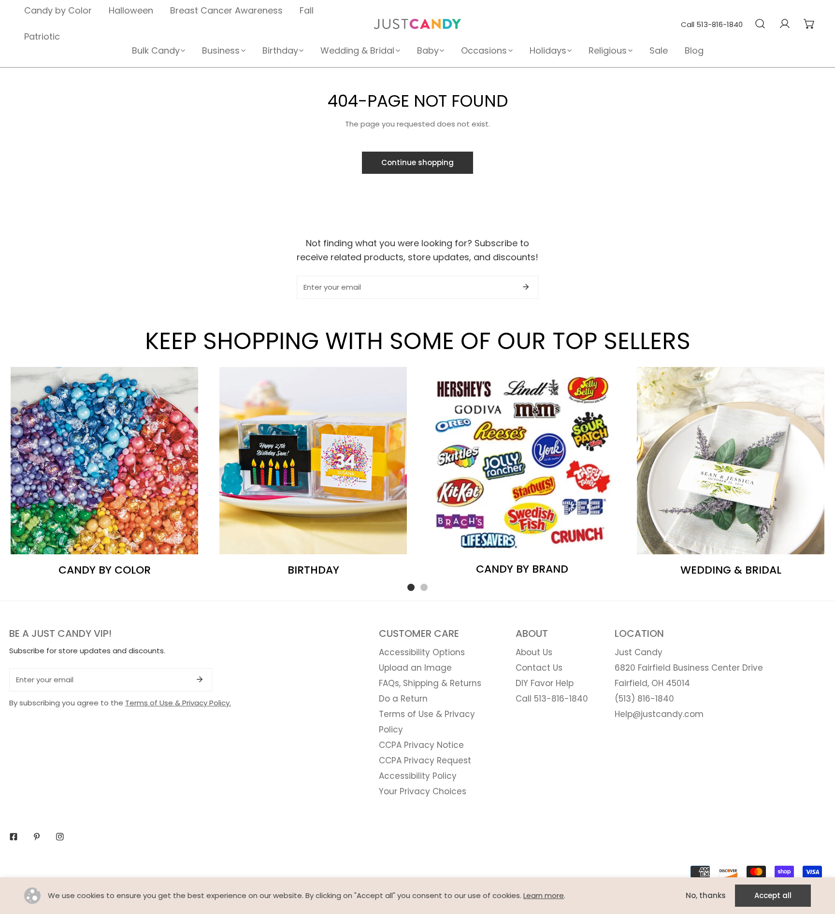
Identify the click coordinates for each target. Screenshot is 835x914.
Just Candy (638, 652)
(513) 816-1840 (644, 698)
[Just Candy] (417, 24)
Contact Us (539, 668)
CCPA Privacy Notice (421, 745)
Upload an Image (415, 668)
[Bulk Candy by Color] (104, 460)
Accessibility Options (422, 652)
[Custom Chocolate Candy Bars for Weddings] (730, 460)
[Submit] (525, 287)
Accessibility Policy (418, 776)
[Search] (760, 23)
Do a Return (403, 698)
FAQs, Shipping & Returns (430, 683)
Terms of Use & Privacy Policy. (178, 703)
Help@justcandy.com (659, 714)
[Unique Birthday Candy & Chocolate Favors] (313, 460)
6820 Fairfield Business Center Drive (689, 668)
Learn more (543, 895)
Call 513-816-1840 (712, 24)
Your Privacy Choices (422, 791)
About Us (534, 652)
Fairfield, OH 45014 (652, 683)
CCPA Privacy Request (425, 760)
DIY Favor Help (545, 683)
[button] (809, 23)
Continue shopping (417, 162)
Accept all (773, 895)
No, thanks (706, 895)
